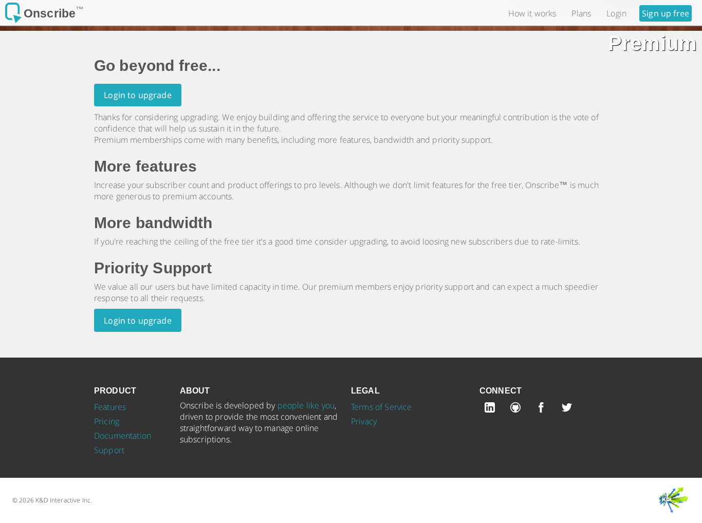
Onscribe (54, 13)
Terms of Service (381, 407)
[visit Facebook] (544, 409)
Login (616, 13)
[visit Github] (518, 409)
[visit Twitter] (569, 409)
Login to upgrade (138, 95)
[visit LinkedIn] (492, 409)
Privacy (364, 421)
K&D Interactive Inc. (63, 500)
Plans (581, 13)
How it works (532, 13)
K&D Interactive (673, 500)
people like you (306, 405)
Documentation (122, 435)
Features (110, 407)
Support (109, 450)
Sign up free (665, 13)
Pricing (106, 421)
